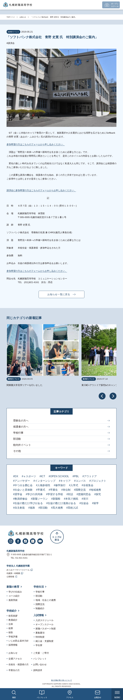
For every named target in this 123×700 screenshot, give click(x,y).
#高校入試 (72, 507)
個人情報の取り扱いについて (61, 680)
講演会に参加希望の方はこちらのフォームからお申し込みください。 (41, 190)
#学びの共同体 (34, 494)
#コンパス (80, 480)
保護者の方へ (21, 426)
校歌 (10, 632)
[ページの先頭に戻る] (57, 537)
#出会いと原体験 (23, 489)
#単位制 (65, 489)
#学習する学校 (54, 494)
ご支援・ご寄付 (41, 653)
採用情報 (12, 645)
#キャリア (65, 480)
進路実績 (12, 600)
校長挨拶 (12, 615)
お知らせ (23, 17)
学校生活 (39, 586)
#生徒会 (84, 503)
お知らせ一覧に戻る (58, 294)
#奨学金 (17, 494)
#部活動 (43, 507)
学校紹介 (12, 610)
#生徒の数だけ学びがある (28, 503)
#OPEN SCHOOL (59, 476)
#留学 (95, 503)
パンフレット (40, 658)
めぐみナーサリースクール (18, 570)
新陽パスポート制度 (46, 628)
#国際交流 (80, 489)
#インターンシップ (44, 480)
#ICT (42, 476)
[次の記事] (113, 396)
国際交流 (40, 604)
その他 (17, 451)
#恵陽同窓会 (84, 494)
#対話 (69, 494)
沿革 (10, 624)
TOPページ (11, 17)
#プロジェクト (97, 480)
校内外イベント (22, 445)
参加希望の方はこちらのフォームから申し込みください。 (36, 144)
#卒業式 (40, 489)
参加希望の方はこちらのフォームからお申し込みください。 (37, 271)
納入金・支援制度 (44, 641)
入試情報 (39, 615)
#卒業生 (53, 489)
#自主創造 (19, 507)
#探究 (97, 494)
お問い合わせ (40, 664)
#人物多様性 (43, 485)
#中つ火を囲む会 (23, 485)
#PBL (76, 476)
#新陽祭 (55, 498)
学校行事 (18, 432)
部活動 (17, 438)
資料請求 (37, 670)
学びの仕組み (15, 591)
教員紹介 (12, 620)
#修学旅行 (60, 485)
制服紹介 (40, 608)
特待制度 (40, 637)
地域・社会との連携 (46, 600)
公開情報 (10, 577)
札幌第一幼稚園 (13, 573)
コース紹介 (14, 596)
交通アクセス (15, 658)
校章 (10, 628)
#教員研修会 (20, 498)
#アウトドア (89, 476)
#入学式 (73, 485)
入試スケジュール (44, 620)
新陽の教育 (13, 586)
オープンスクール (44, 624)
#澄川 (85, 498)
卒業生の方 (14, 670)
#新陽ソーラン (39, 498)
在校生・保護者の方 (18, 664)
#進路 (31, 507)
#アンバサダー (21, 480)
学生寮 (39, 645)
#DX (15, 476)
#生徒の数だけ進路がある (61, 503)
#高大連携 (57, 507)
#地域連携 (95, 489)
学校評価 (12, 636)
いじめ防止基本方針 (18, 640)
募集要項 (40, 632)
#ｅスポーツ (29, 476)
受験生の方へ (21, 420)
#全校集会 (87, 485)
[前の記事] (102, 396)
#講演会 (11, 43)
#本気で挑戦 (71, 498)
